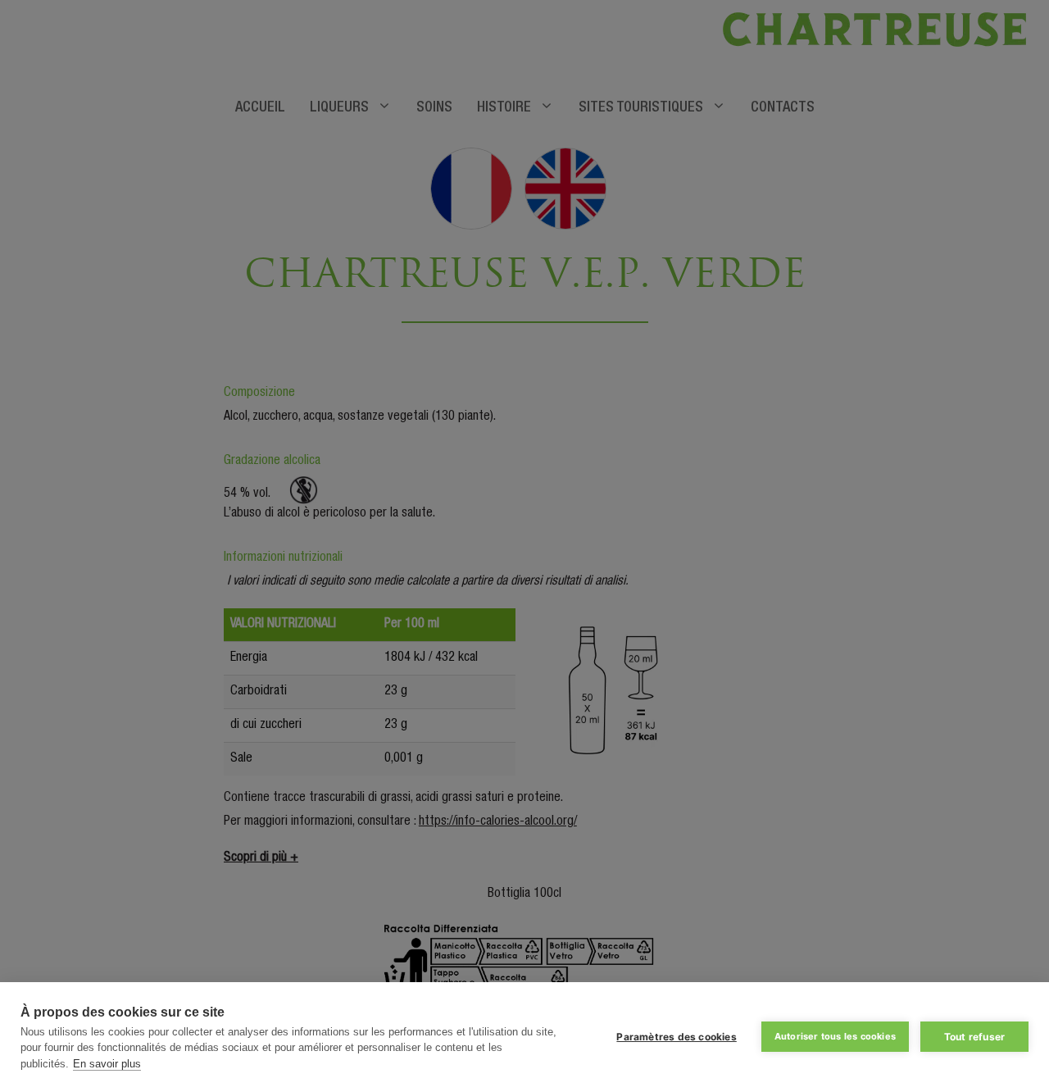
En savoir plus (107, 1064)
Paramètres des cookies (676, 1037)
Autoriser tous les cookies (835, 1036)
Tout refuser (974, 1037)
